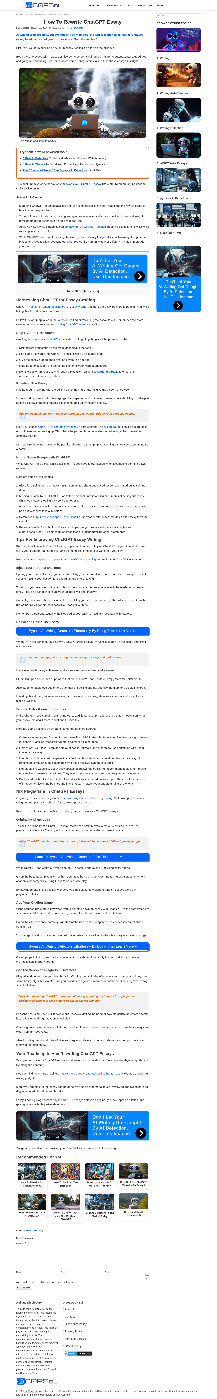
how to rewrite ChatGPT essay (47, 339)
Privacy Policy (74, 1331)
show (95, 291)
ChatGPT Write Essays (31, 14)
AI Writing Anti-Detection (173, 93)
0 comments (77, 28)
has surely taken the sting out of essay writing (58, 306)
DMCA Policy (73, 1346)
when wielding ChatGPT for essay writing (86, 798)
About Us (71, 1309)
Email (64, 1272)
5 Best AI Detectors (35, 158)
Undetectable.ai (107, 371)
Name (19, 1272)
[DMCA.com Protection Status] (78, 1355)
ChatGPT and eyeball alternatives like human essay (91, 1073)
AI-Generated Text (168, 232)
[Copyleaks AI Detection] (178, 191)
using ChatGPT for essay (74, 324)
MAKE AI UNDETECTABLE (120, 5)
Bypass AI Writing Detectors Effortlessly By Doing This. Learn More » (83, 631)
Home (18, 14)
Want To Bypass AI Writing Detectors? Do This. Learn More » (82, 857)
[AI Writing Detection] (178, 121)
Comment (21, 1243)
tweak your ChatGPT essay (83, 183)
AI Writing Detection (169, 128)
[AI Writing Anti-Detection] (178, 86)
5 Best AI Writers (34, 164)
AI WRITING (94, 5)
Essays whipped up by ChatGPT (61, 517)
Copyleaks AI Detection (172, 198)
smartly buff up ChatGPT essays (85, 226)
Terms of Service (75, 1338)
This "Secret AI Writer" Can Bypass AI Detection (55, 170)
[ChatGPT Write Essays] (178, 156)
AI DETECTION (145, 5)
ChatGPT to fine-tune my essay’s (59, 426)
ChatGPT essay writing (81, 559)
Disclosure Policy (76, 1324)
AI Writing (163, 58)
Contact (70, 1316)
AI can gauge (112, 426)
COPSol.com (31, 1391)
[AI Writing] (178, 51)
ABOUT (160, 5)
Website (108, 1272)
